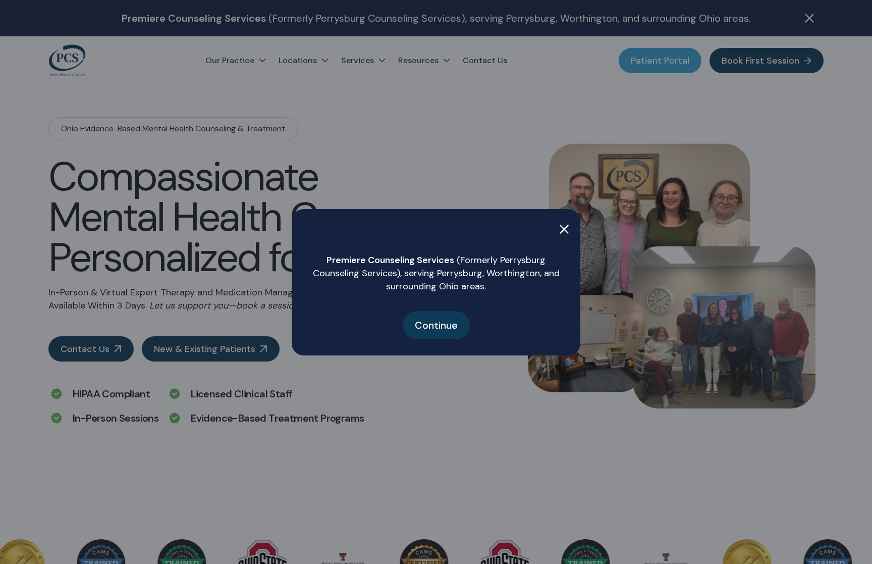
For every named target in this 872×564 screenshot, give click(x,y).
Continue (436, 325)
